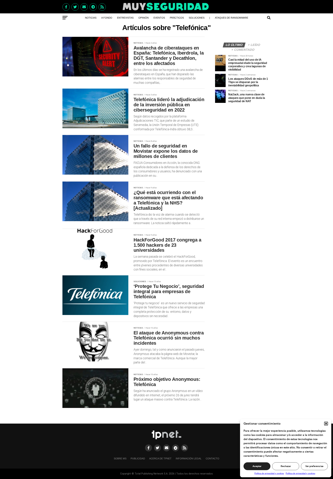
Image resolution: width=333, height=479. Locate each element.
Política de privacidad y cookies (269, 473)
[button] (326, 423)
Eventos (159, 17)
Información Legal (189, 458)
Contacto (212, 458)
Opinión (143, 17)
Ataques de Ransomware (231, 17)
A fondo (106, 17)
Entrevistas (125, 17)
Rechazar (286, 466)
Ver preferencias (314, 466)
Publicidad (138, 458)
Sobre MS (120, 458)
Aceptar (257, 466)
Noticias (90, 17)
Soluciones (196, 17)
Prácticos (177, 17)
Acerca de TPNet (160, 458)
